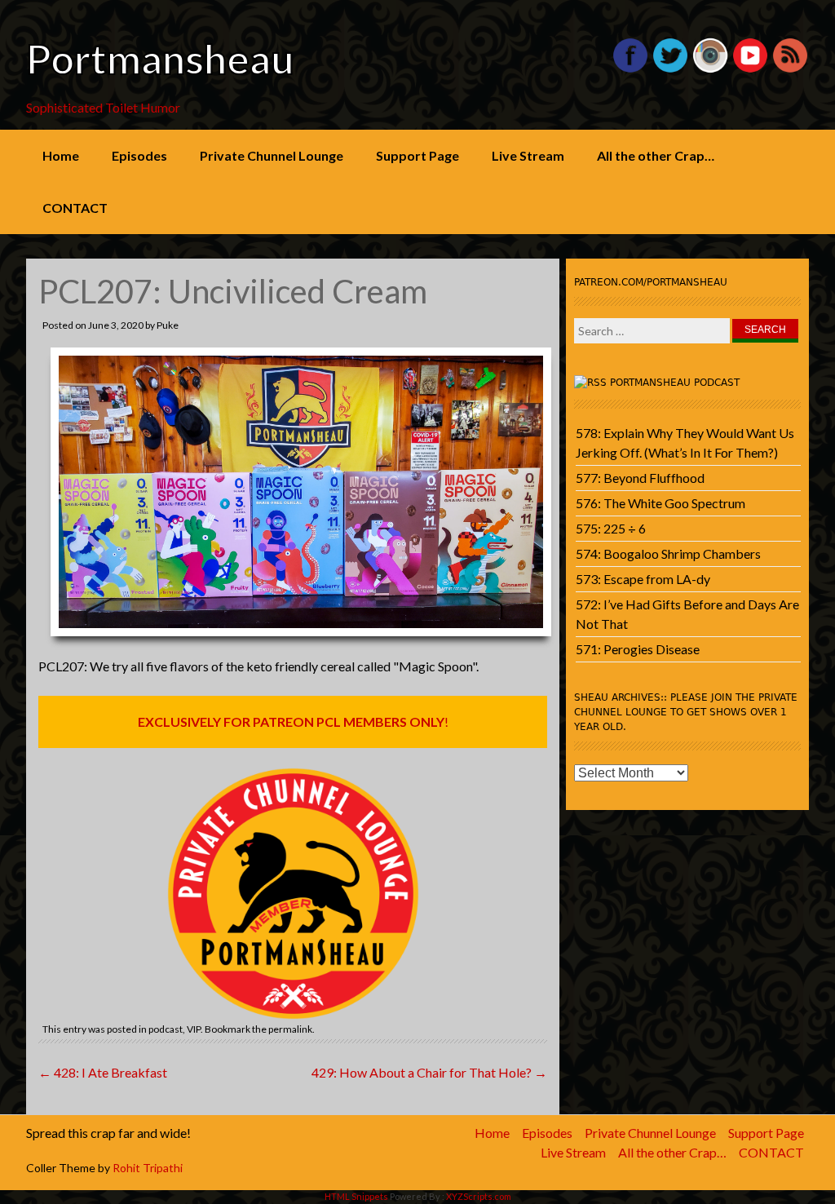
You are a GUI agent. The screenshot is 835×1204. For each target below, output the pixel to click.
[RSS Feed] (790, 69)
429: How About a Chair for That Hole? (429, 1072)
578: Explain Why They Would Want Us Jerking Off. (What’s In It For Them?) (685, 442)
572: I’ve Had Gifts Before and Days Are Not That (687, 613)
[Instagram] (710, 69)
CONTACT (75, 207)
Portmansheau (160, 58)
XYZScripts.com (478, 1196)
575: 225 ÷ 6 (611, 528)
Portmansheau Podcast (675, 382)
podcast (165, 1029)
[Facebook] (630, 69)
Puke (168, 325)
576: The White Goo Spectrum (660, 503)
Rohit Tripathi (148, 1168)
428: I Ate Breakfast (102, 1072)
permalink (290, 1029)
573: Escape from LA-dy (643, 579)
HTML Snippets (356, 1196)
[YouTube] (750, 69)
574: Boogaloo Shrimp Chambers (668, 553)
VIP (194, 1029)
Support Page (417, 155)
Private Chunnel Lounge (271, 155)
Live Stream (528, 155)
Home (60, 155)
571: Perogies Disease (638, 649)
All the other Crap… (655, 155)
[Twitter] (670, 69)
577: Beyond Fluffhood (640, 477)
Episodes (139, 155)
